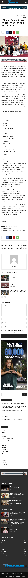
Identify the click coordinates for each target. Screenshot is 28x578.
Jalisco (17, 230)
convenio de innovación (6, 228)
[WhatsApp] (17, 32)
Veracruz (4, 460)
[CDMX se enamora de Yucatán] (5, 278)
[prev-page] (2, 297)
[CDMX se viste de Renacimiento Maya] (5, 285)
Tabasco (4, 453)
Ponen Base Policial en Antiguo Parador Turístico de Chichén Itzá (14, 415)
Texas (3, 458)
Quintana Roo (5, 449)
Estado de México (6, 441)
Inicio (5, 14)
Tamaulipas (5, 456)
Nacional (4, 447)
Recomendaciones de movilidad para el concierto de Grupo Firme (7, 247)
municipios (22, 230)
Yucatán (4, 462)
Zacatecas (4, 464)
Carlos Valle (14, 28)
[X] (10, 32)
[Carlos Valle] (19, 29)
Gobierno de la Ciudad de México (8, 230)
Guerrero (4, 443)
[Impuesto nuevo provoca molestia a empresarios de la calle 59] (5, 514)
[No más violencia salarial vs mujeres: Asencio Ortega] (5, 530)
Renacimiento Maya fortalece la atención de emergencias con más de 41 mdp (12, 420)
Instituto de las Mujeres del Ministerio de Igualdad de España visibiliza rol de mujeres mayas (14, 407)
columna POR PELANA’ (7, 438)
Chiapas (4, 434)
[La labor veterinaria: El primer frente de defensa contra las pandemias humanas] (5, 292)
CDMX (8, 14)
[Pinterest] (14, 32)
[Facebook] (7, 32)
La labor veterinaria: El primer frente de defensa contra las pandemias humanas (18, 292)
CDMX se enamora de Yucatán (17, 276)
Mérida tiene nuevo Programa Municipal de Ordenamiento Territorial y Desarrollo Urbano (12, 411)
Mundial (4, 445)
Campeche (4, 430)
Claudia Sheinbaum (13, 226)
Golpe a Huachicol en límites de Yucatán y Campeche (14, 403)
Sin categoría (5, 451)
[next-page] (5, 297)
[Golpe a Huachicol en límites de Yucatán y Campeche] (5, 488)
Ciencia (4, 436)
